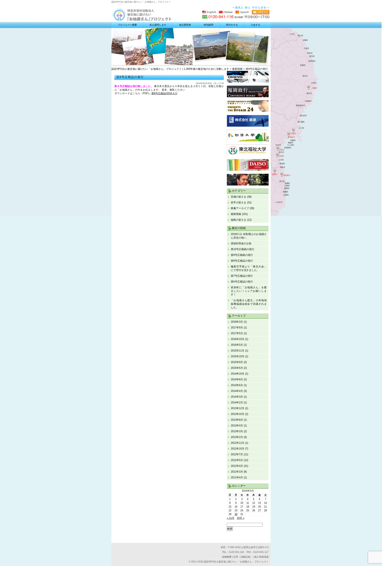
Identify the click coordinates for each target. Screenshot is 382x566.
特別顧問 (208, 24)
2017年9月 (237, 327)
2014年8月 (237, 379)
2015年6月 (237, 367)
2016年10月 (237, 339)
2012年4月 (237, 465)
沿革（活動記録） (242, 556)
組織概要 (227, 556)
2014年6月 (237, 385)
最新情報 (236, 214)
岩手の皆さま (238, 202)
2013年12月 (237, 408)
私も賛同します (158, 24)
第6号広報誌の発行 (242, 281)
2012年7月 (237, 454)
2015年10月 (237, 356)
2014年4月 (237, 390)
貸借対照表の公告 (241, 243)
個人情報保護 (261, 556)
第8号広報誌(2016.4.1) (164, 93)
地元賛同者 (185, 24)
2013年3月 (237, 431)
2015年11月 (237, 350)
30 (236, 514)
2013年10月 (237, 414)
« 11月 (230, 517)
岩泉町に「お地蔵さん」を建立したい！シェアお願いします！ (249, 291)
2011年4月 (237, 477)
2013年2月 (237, 437)
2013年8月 (237, 419)
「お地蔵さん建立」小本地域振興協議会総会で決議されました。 (249, 304)
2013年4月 (237, 425)
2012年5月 (237, 460)
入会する (255, 24)
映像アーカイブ (240, 208)
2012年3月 (237, 471)
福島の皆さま (238, 219)
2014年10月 (237, 373)
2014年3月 (237, 396)
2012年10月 (237, 448)
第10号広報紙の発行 (242, 249)
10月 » (240, 517)
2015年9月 (237, 362)
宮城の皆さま (238, 196)
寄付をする (232, 24)
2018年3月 (237, 321)
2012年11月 (237, 442)
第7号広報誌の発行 (242, 275)
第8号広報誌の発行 (242, 260)
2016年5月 (237, 344)
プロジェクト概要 (127, 24)
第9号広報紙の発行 (242, 254)
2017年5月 (237, 333)
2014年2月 (237, 402)
